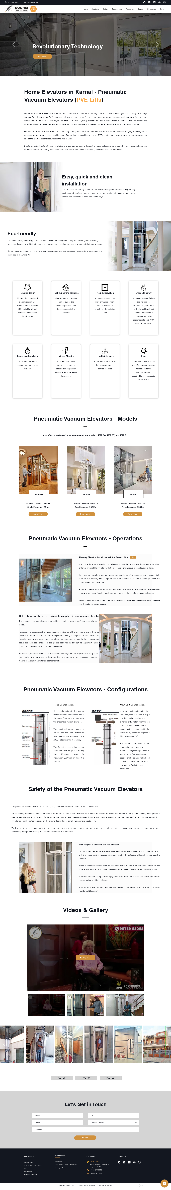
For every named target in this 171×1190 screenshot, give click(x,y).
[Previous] (14, 44)
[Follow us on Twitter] (124, 1162)
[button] (95, 9)
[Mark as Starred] (144, 2)
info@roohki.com (96, 1174)
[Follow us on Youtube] (134, 1162)
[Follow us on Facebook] (119, 1162)
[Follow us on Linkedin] (129, 1162)
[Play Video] (46, 1005)
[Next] (157, 44)
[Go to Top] (140, 1185)
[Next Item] (166, 1044)
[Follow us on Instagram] (139, 1162)
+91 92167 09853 (96, 1170)
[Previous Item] (4, 1044)
